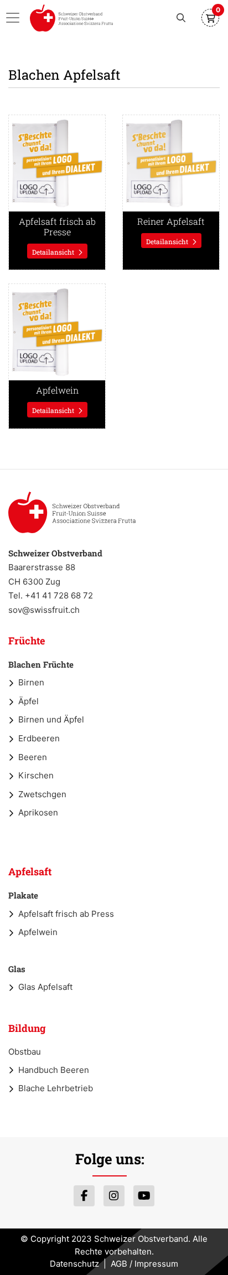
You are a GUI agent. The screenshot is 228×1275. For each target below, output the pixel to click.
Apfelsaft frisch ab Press (66, 913)
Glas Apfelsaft (45, 987)
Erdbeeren (39, 738)
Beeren (32, 757)
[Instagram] (114, 1195)
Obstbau (24, 1051)
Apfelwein (38, 932)
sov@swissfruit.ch (44, 610)
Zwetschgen (42, 794)
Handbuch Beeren (53, 1070)
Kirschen (36, 775)
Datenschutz (74, 1263)
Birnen (31, 682)
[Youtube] (143, 1195)
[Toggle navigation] (16, 17)
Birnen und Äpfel (51, 719)
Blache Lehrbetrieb (55, 1088)
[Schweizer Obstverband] (71, 18)
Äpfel (28, 701)
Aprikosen (38, 812)
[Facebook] (84, 1195)
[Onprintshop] (72, 512)
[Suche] (181, 17)
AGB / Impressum (144, 1263)
